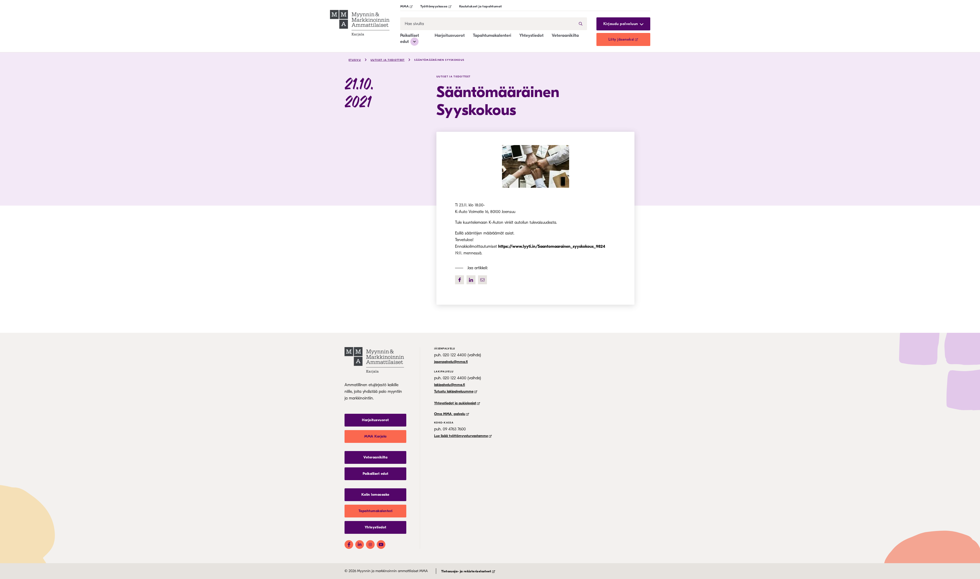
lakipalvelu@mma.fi (449, 385)
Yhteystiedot (531, 35)
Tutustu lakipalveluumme (453, 391)
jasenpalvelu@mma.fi (451, 362)
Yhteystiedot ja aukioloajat (455, 403)
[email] (482, 279)
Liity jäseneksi (621, 39)
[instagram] (370, 544)
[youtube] (381, 544)
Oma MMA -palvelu (449, 414)
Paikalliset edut (375, 473)
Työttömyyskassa (434, 6)
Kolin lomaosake (375, 494)
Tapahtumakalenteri (492, 35)
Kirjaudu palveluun (620, 24)
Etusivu (355, 60)
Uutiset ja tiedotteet (388, 60)
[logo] (365, 23)
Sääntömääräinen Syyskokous (439, 60)
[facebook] (459, 279)
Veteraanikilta (565, 35)
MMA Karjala (375, 436)
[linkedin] (471, 279)
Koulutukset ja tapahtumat (480, 6)
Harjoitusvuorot (450, 35)
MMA (404, 6)
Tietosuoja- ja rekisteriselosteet (466, 571)
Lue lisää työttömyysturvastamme (461, 436)
